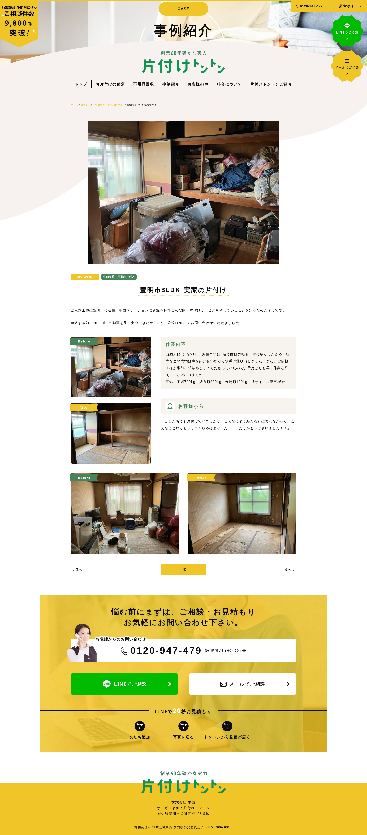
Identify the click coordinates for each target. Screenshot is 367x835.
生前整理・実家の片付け (119, 276)
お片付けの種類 (110, 84)
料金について (229, 84)
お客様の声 (198, 84)
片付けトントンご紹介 (271, 84)
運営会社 (347, 6)
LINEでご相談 (130, 684)
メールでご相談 (247, 684)
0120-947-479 (311, 6)
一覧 (183, 570)
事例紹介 (170, 84)
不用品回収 (143, 84)
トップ (81, 84)
